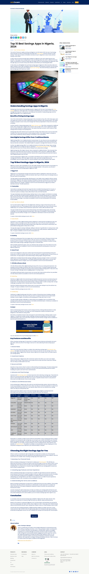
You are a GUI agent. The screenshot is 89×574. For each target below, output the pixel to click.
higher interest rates (36, 125)
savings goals (37, 464)
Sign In (77, 2)
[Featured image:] (62, 64)
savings (12, 40)
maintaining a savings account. (43, 146)
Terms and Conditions (49, 554)
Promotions (12, 566)
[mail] (21, 37)
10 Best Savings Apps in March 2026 (70, 46)
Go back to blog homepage (17, 8)
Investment (12, 560)
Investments (57, 2)
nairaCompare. (19, 444)
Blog (73, 2)
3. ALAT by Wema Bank (17, 202)
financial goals (51, 454)
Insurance (69, 2)
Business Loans (13, 556)
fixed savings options (22, 375)
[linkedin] (16, 37)
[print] (25, 37)
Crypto (64, 2)
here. (33, 216)
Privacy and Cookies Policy (49, 556)
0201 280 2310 (63, 555)
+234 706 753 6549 (64, 554)
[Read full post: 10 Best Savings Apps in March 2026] (62, 47)
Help (22, 556)
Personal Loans (41, 2)
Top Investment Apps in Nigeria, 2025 (70, 52)
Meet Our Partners (35, 556)
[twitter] (14, 37)
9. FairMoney (14, 291)
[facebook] (11, 37)
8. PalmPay (13, 276)
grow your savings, (35, 67)
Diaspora (47, 2)
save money (40, 53)
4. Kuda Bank (14, 219)
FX (61, 2)
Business (52, 2)
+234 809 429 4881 (74, 554)
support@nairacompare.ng (66, 557)
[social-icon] (70, 572)
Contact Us (34, 558)
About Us (33, 554)
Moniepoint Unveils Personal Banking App (71, 69)
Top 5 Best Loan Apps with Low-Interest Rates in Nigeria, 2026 (72, 63)
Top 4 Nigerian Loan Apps (71, 56)
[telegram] (23, 37)
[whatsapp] (18, 37)
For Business (24, 554)
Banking (12, 558)
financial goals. (42, 462)
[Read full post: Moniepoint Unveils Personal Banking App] (62, 70)
